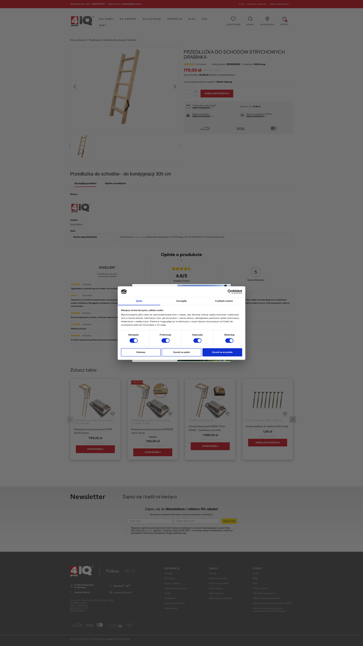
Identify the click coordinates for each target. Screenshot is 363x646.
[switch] (166, 340)
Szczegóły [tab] (181, 301)
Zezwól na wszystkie (222, 352)
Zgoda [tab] (139, 301)
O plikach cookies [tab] (224, 301)
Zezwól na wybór (181, 352)
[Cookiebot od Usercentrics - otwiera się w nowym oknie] (229, 292)
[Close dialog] (229, 286)
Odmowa (140, 352)
